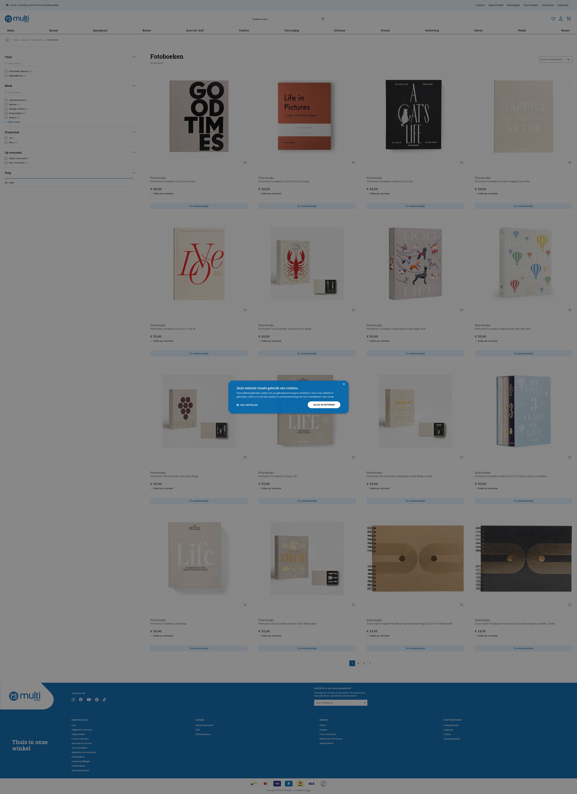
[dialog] (288, 397)
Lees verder (328, 396)
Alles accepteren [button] (324, 404)
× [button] (344, 384)
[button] (247, 404)
